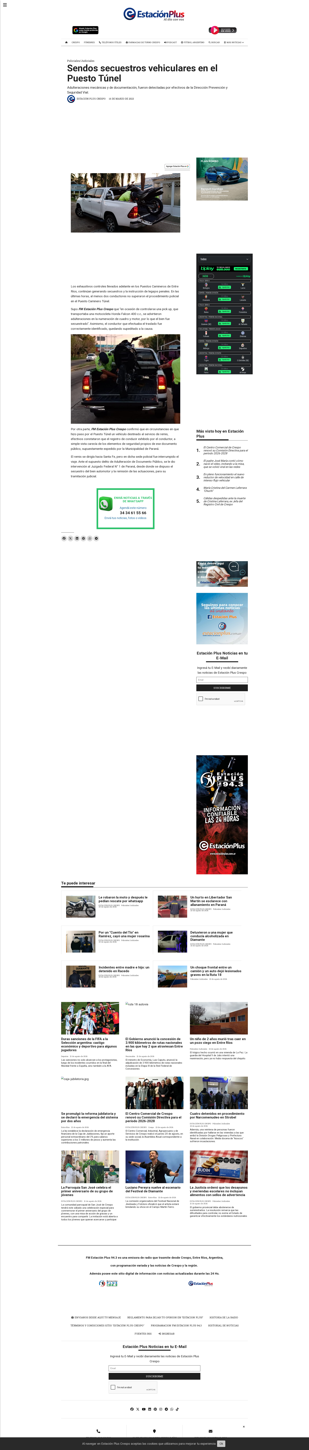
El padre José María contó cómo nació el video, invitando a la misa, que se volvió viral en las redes (223, 463)
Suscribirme (222, 687)
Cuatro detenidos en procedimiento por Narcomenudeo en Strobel (217, 1115)
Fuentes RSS (143, 1333)
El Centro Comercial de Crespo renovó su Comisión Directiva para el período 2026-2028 (153, 1117)
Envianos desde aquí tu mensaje (97, 1317)
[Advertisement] (154, 128)
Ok (221, 1443)
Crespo (76, 42)
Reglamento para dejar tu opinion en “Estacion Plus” (165, 1317)
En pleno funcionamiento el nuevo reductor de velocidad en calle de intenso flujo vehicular (223, 477)
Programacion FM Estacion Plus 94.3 (176, 1325)
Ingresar (167, 1333)
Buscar (215, 42)
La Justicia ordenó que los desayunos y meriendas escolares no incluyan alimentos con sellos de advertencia (219, 1191)
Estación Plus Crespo (91, 98)
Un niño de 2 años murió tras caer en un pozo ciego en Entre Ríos (218, 1041)
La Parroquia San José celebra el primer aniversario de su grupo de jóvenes (87, 1191)
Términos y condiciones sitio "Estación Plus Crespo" (107, 1325)
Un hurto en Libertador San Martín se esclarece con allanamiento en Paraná (211, 901)
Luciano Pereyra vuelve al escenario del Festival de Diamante (153, 1189)
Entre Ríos (65, 1127)
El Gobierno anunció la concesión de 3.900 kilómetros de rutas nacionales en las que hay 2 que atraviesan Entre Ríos (154, 1044)
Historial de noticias (223, 1325)
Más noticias (234, 42)
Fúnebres (89, 42)
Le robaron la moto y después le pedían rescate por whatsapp (123, 899)
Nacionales (130, 1056)
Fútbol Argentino (193, 42)
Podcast (172, 42)
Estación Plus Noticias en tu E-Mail (222, 655)
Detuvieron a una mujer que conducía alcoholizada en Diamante (211, 936)
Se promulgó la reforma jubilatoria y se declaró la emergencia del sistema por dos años (89, 1117)
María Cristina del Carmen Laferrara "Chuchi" (225, 489)
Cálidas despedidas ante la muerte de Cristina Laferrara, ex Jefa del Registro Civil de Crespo (224, 501)
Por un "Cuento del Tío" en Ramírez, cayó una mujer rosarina (124, 934)
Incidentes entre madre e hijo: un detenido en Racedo (124, 969)
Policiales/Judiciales (80, 60)
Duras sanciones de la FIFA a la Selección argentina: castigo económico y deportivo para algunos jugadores (89, 1044)
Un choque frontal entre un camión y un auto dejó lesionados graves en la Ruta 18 (215, 971)
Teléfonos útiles (111, 42)
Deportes (64, 1056)
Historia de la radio (224, 1317)
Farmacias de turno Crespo (144, 42)
